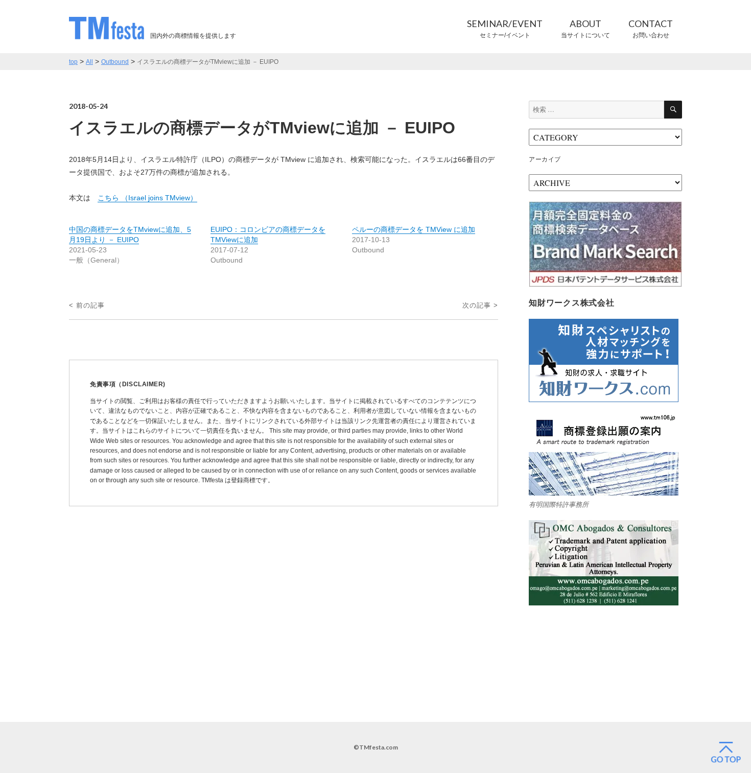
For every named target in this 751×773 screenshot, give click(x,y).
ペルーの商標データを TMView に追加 (413, 229)
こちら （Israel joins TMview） (147, 198)
